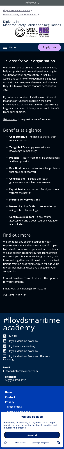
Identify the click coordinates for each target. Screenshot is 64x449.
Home (9, 392)
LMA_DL (12, 336)
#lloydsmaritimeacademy (31, 323)
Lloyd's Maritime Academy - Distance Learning (26, 357)
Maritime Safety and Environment (20, 14)
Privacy (9, 402)
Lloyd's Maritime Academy (16, 10)
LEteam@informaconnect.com (20, 371)
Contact (10, 397)
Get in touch (10, 119)
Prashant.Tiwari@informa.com (28, 288)
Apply (46, 47)
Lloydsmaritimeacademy (22, 346)
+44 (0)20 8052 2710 (14, 380)
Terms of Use (13, 407)
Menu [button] (12, 47)
